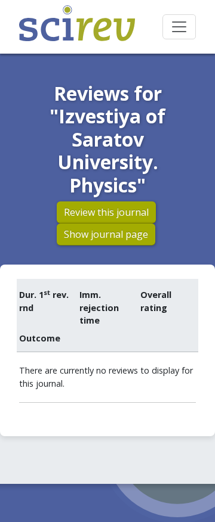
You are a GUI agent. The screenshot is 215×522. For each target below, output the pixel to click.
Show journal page (106, 234)
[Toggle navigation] (179, 26)
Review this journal (106, 212)
